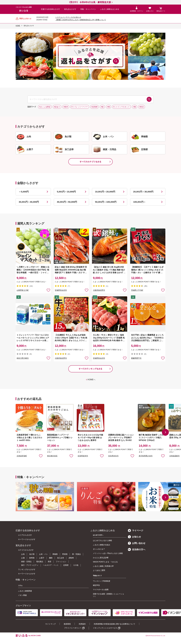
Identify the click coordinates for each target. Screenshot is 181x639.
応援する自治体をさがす (50, 9)
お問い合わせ (138, 543)
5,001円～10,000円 (66, 191)
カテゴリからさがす (26, 550)
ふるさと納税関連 (25, 591)
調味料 (71, 558)
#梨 (134, 107)
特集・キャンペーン (88, 9)
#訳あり (57, 107)
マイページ (137, 530)
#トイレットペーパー (79, 107)
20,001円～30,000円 (143, 191)
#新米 (66, 107)
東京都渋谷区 (52, 456)
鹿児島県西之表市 (146, 456)
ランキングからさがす (26, 569)
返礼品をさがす (70, 9)
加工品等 (60, 558)
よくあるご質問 (99, 570)
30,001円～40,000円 (29, 202)
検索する (149, 99)
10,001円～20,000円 (105, 191)
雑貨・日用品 (26, 562)
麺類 (50, 558)
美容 (49, 562)
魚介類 (31, 554)
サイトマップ (50, 624)
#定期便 (94, 107)
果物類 (55, 554)
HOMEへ (91, 380)
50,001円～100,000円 (105, 202)
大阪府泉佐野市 (99, 290)
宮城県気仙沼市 (61, 290)
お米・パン (43, 554)
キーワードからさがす (26, 539)
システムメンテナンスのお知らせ (68, 17)
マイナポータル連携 (100, 590)
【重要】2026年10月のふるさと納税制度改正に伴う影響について (80, 20)
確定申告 (96, 585)
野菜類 (64, 554)
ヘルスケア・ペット (51, 565)
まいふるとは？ (99, 549)
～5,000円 (24, 191)
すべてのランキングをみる (90, 369)
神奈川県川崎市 (23, 358)
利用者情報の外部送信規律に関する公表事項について (114, 624)
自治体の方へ (138, 549)
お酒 (23, 558)
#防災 (141, 107)
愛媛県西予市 (136, 358)
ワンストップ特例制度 (101, 581)
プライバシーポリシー (72, 628)
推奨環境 (67, 624)
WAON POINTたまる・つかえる (105, 562)
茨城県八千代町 (137, 290)
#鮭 (102, 107)
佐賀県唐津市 (83, 456)
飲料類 (31, 558)
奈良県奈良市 (113, 456)
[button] (165, 432)
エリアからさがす (25, 535)
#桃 (108, 107)
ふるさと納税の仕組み (101, 545)
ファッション (61, 562)
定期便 (65, 565)
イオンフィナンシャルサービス (105, 628)
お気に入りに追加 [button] (48, 290)
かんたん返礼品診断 (100, 558)
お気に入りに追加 (41, 456)
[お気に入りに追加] (48, 290)
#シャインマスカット (121, 107)
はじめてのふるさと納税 (102, 540)
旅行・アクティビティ (29, 565)
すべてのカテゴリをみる (90, 162)
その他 (75, 565)
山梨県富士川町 (23, 290)
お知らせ (136, 537)
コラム (20, 585)
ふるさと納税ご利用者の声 (103, 566)
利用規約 (82, 624)
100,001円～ (139, 202)
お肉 (23, 554)
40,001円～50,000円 (67, 202)
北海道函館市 (174, 456)
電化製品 (39, 562)
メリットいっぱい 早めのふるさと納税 (108, 553)
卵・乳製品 (76, 554)
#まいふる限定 (44, 107)
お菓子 (41, 558)
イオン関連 (22, 595)
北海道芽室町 (22, 456)
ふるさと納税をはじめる (109, 9)
